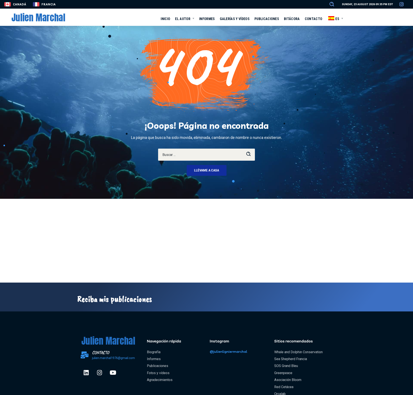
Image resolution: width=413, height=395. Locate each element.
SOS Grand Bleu (286, 366)
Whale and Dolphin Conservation (298, 352)
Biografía (153, 352)
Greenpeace (283, 373)
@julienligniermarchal (228, 351)
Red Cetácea (283, 387)
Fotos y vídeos (158, 373)
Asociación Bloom (287, 380)
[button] (329, 4)
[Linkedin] (86, 372)
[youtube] (113, 372)
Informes (154, 359)
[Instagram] (99, 372)
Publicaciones (157, 366)
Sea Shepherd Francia (290, 359)
